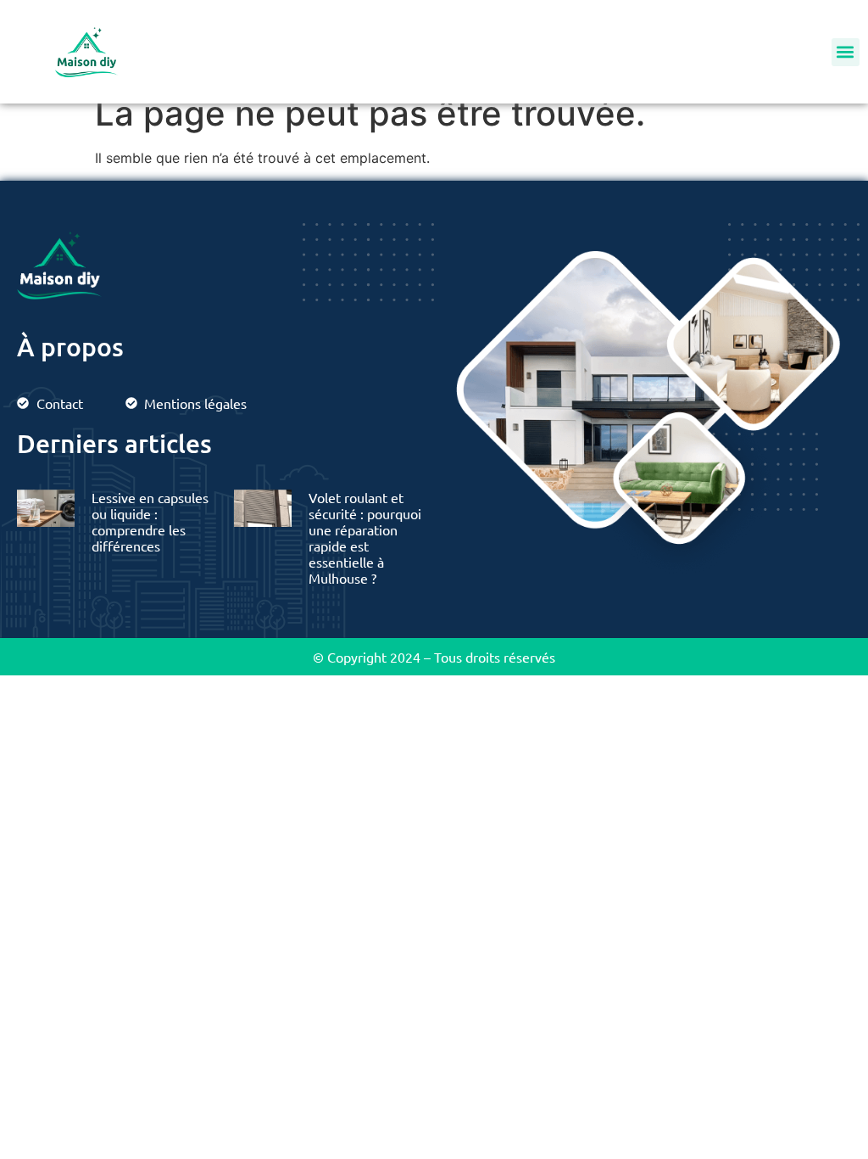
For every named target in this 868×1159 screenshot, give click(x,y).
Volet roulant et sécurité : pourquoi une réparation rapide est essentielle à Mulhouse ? (365, 538)
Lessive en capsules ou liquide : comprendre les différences (150, 522)
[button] (846, 52)
